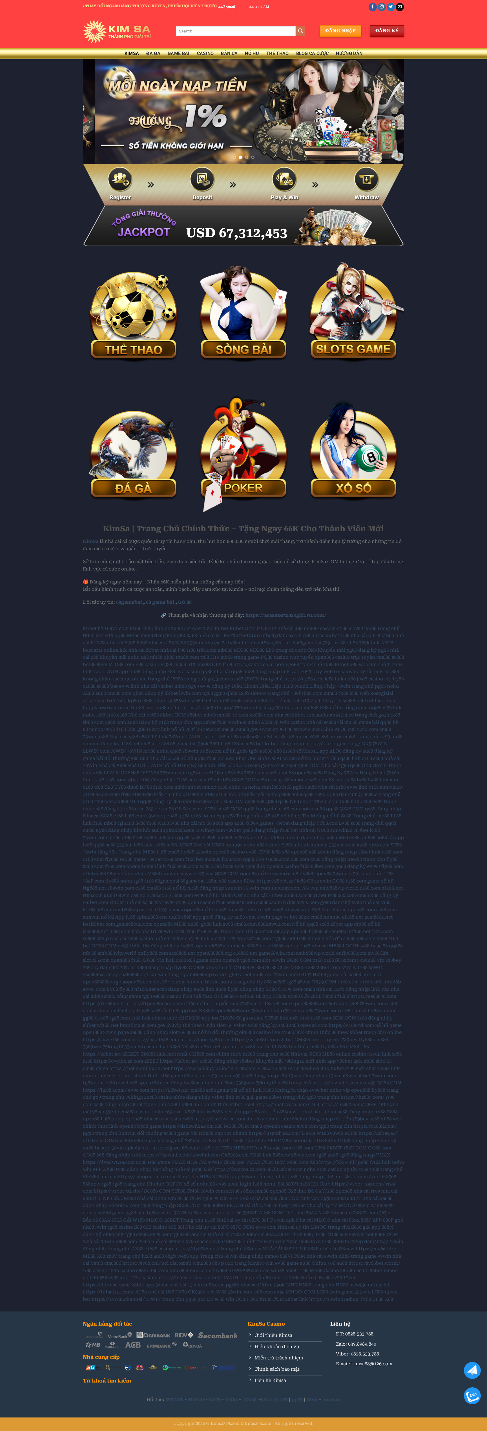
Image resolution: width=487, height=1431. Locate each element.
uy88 (179, 635)
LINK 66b (108, 1198)
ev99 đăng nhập (251, 837)
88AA (271, 1234)
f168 (227, 664)
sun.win (198, 779)
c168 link (226, 794)
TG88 (333, 758)
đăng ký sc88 (273, 1025)
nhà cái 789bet (157, 686)
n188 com (159, 1082)
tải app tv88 (246, 1111)
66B (208, 1169)
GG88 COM (104, 945)
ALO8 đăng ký (345, 751)
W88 (314, 736)
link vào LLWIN (100, 671)
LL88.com (165, 837)
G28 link (296, 1191)
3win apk (284, 1220)
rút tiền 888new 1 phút (287, 1111)
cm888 (203, 664)
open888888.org (214, 953)
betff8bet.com (99, 924)
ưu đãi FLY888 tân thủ (281, 1046)
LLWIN (192, 736)
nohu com (259, 787)
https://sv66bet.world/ (374, 1263)
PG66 (135, 628)
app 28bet (204, 722)
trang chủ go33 (372, 715)
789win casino (289, 722)
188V (279, 1162)
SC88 (396, 845)
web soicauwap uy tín (348, 671)
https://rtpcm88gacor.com (155, 1003)
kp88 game (149, 1126)
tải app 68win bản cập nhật (255, 1176)
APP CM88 (279, 1140)
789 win (242, 707)
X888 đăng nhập (154, 967)
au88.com (214, 1285)
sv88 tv (367, 945)
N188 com (297, 1162)
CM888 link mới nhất (164, 1054)
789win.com (120, 888)
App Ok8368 (382, 1176)
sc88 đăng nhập (174, 989)
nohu (171, 628)
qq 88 (332, 808)
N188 (376, 1205)
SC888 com (181, 895)
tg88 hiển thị (157, 794)
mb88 (339, 642)
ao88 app (223, 823)
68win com (213, 1191)
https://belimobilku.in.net (139, 1068)
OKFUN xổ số (180, 1184)
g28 (352, 729)
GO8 (240, 1299)
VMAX (383, 1155)
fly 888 (264, 982)
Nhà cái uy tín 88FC (238, 1220)
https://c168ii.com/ (375, 1126)
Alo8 (244, 765)
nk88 (276, 837)
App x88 (225, 816)
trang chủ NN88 (330, 1285)
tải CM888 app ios (198, 1018)
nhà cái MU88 (213, 635)
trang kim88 (248, 1263)
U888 (378, 1299)
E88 (270, 650)
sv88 (228, 924)
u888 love (309, 1241)
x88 (145, 657)
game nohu (209, 960)
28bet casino (354, 1270)
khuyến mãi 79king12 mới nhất (291, 1061)
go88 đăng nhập (260, 830)
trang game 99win (371, 1256)
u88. (207, 1205)
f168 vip (127, 1010)
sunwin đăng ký (101, 743)
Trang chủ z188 (253, 816)
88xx (303, 917)
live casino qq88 (194, 671)
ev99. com (307, 902)
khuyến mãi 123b (256, 794)
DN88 (146, 787)
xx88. (194, 924)
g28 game (257, 1097)
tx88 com (134, 808)
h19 (102, 628)
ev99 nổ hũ (206, 895)
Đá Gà (153, 53)
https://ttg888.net (103, 1003)
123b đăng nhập (352, 989)
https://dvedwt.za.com (109, 1162)
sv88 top (219, 1046)
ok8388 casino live (259, 1032)
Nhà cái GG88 (306, 1054)
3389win (92, 1046)
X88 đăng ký (384, 895)
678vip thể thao (184, 1025)
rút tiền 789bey (351, 1119)
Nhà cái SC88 (97, 816)
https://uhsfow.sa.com (281, 1104)
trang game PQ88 (253, 657)
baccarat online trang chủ (140, 679)
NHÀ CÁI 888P (278, 1248)
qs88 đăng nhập (383, 808)
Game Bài (179, 53)
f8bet (132, 779)
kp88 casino (200, 1212)
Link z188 (93, 779)
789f (327, 642)
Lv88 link (378, 779)
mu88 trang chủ (382, 628)
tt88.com (93, 895)
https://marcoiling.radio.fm (202, 1068)
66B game (113, 1212)
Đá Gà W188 (315, 1133)
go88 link (211, 924)
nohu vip (339, 1090)
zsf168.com (258, 938)
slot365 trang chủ (270, 693)
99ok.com (254, 1234)
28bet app (341, 924)
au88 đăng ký (142, 722)
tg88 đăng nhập (357, 1155)
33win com (286, 974)
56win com (240, 1292)
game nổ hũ (380, 881)
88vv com (118, 628)
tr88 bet (210, 1148)
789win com (173, 772)
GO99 (305, 974)
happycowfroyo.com (106, 707)
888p (309, 1234)
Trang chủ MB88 (137, 852)
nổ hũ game (388, 1025)
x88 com (300, 859)
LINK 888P (307, 1248)
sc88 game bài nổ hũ (229, 1090)
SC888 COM (157, 1191)
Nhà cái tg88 (335, 765)
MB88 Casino (234, 895)
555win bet (361, 1234)
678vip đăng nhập (368, 1241)
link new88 (242, 1046)
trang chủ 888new (241, 1248)
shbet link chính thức (133, 1075)
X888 (174, 1046)
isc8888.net (95, 931)
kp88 (133, 700)
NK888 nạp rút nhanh (223, 1133)
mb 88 (89, 953)
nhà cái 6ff (378, 1285)
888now (91, 1184)
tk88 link (93, 635)
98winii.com (206, 1155)
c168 (122, 715)
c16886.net (280, 945)
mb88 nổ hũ (367, 924)
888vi (142, 1270)
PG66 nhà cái (152, 1241)
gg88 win (135, 1212)
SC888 (208, 837)
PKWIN (235, 1205)
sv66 (218, 1241)
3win (100, 1227)
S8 (111, 1205)
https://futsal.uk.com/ (108, 1292)
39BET (250, 1212)
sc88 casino (160, 1097)
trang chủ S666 (345, 1227)
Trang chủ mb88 (371, 816)
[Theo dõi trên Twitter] (391, 7)
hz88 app (137, 1082)
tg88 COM (308, 765)
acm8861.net (312, 895)
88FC (267, 1220)
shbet (194, 787)
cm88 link (155, 866)
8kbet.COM (173, 715)
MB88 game (133, 859)
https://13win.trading (333, 1299)
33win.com (95, 837)
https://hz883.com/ (105, 1090)
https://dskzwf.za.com (219, 1119)
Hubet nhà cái (125, 902)
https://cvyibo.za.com (118, 1061)
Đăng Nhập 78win (330, 686)
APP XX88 (103, 1169)
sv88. (172, 845)
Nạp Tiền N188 (194, 1176)
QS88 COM (352, 808)
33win (89, 736)
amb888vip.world (339, 888)
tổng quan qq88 (362, 707)
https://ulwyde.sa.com (338, 1082)
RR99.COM (324, 982)
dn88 (132, 787)
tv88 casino (140, 938)
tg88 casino (159, 1212)
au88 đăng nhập (262, 671)
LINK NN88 (298, 1285)
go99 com (261, 729)
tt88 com (115, 779)
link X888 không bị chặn (280, 1090)
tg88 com (250, 960)
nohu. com (127, 1205)
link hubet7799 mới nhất (348, 1068)
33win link (379, 1054)
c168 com (379, 845)
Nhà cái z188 (332, 787)
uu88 (396, 736)
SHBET (131, 1054)
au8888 (224, 837)
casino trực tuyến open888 (304, 657)
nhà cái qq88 (228, 671)
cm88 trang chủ (360, 736)
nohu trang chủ (238, 982)
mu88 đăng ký (157, 635)
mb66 (226, 657)
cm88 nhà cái (286, 909)
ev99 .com (218, 1075)
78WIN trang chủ (263, 679)
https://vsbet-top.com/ (358, 1184)
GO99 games (260, 823)
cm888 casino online (143, 1111)
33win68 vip (370, 960)
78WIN (380, 743)
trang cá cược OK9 (296, 650)
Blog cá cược (312, 53)
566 (331, 1263)
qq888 (396, 945)
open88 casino (228, 852)
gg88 (219, 693)
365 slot (387, 1212)
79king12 (113, 1046)
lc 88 (375, 830)
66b (397, 982)
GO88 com (379, 1148)
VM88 (231, 1399)
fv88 (233, 642)
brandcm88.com (138, 1025)
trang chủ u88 (255, 1277)
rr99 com (292, 989)
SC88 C (273, 989)
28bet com (328, 967)
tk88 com (312, 693)
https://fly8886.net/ (197, 1248)
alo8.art (149, 743)
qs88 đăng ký (108, 808)
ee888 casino (167, 996)
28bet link (369, 852)
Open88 (323, 873)
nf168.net (392, 888)
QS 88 (181, 808)
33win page (269, 917)
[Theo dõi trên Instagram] (382, 7)
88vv (102, 664)
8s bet (293, 700)
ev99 (385, 736)
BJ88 (191, 635)
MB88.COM (236, 1126)
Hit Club (321, 1184)
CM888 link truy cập (317, 1039)
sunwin (319, 845)
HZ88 (226, 1148)
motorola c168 (308, 1140)
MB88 (186, 845)
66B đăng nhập (113, 1155)
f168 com (163, 787)
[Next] (391, 111)
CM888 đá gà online (241, 1018)
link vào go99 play (301, 671)
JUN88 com (96, 794)
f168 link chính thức (154, 1018)
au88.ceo (263, 974)
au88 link (204, 989)
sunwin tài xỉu (203, 982)
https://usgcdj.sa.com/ (275, 1133)
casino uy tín (342, 1169)
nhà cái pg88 (188, 1169)
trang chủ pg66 (368, 686)
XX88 (218, 1176)
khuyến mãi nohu (119, 657)
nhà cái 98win (188, 794)
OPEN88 (130, 772)
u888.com (278, 859)
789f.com (254, 772)
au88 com (245, 917)
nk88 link (113, 1234)
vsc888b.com (97, 974)
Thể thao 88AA (300, 1212)
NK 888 (189, 1046)
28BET (317, 996)
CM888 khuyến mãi (211, 967)
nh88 (369, 1061)
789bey (393, 960)
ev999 (373, 866)
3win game (341, 1292)
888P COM (386, 1234)
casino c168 (285, 873)
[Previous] (96, 111)
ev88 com (115, 1082)
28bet (376, 1270)
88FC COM (242, 1227)
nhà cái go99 (267, 707)
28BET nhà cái (363, 1198)
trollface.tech (380, 700)
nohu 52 (238, 787)
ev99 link (129, 686)
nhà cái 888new (337, 1248)
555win (195, 642)
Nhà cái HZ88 (316, 1277)
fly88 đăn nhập (249, 1140)
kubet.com (208, 729)
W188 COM (270, 1212)
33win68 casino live (146, 1046)
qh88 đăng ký (147, 693)
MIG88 (241, 650)
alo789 (356, 628)
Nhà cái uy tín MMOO (330, 1205)
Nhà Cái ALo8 (164, 758)
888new (340, 1032)
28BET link (290, 1234)
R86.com (158, 1270)
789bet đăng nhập (295, 823)
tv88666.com (342, 895)
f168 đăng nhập (157, 945)
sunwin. (170, 873)
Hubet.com (95, 902)
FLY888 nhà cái (99, 1176)
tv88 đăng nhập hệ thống (144, 1169)
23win (153, 816)
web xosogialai (376, 693)
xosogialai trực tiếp (105, 700)
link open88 (122, 1126)
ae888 (228, 729)
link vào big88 (317, 1198)
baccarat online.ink (105, 650)
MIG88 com (121, 664)
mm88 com (119, 693)
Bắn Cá (229, 53)
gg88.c (90, 1018)
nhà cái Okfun (256, 1285)
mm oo (279, 1277)
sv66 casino (199, 1241)
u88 (278, 751)
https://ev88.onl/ (141, 1263)
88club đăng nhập (312, 1119)
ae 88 (382, 945)
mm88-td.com (232, 715)
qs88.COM (232, 801)
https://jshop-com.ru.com (147, 1176)
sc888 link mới (365, 974)
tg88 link (255, 866)
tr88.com (206, 650)
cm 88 (123, 1140)
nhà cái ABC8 (365, 635)
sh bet (286, 1039)
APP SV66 (240, 1198)
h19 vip (309, 700)
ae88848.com (241, 902)
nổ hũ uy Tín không (303, 816)
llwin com (190, 693)
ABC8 (387, 642)
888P (366, 1220)
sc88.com (267, 779)
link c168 (176, 960)
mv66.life (378, 953)
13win (335, 1075)
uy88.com (241, 700)
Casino (205, 53)
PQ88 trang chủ (188, 679)
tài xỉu (344, 722)
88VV (331, 1140)
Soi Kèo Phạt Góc (237, 758)
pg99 (193, 686)
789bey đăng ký (101, 967)
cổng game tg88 (134, 996)
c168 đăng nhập (157, 779)
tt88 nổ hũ (331, 707)
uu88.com (211, 751)
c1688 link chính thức (305, 1032)
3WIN (180, 1212)
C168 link (380, 1162)
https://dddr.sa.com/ (106, 1285)
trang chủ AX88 (126, 1248)
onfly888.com (153, 953)
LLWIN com (96, 751)
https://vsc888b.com (255, 1039)
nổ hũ (177, 729)
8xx (193, 1010)
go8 (98, 1212)
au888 (121, 801)
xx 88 (208, 1140)
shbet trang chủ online (376, 1032)
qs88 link (350, 758)
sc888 (398, 657)
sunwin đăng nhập (304, 837)
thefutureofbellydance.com (270, 635)
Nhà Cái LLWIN (144, 765)
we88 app (188, 1256)
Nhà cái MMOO (313, 1220)
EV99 (261, 859)
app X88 (311, 909)
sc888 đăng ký (156, 700)
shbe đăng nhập (192, 1097)
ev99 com (289, 1068)
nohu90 (220, 700)
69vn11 (175, 1111)
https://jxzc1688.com (155, 1039)
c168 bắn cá (353, 1010)
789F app (191, 917)
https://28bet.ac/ (276, 881)
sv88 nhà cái (365, 902)
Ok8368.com (235, 1155)
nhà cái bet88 (254, 642)
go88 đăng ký (350, 866)
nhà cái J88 (290, 628)
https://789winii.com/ (167, 1155)
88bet (219, 1205)
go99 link (199, 938)
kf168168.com (98, 909)
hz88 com (119, 931)
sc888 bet (107, 686)
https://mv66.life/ (376, 1248)
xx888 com (261, 715)
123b (208, 628)
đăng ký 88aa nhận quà (197, 1082)
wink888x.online (222, 945)
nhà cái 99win (321, 1256)
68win (350, 1075)
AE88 (88, 693)
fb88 (226, 779)
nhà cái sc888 (321, 722)
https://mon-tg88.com (205, 1039)
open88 (285, 772)
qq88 (120, 635)
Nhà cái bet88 (143, 715)
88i (281, 1184)
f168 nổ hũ (174, 888)
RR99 (249, 881)
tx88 (362, 779)
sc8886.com (269, 902)
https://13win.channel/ (118, 1299)
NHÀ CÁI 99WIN (205, 1162)
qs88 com (115, 722)
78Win (176, 736)
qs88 (355, 765)
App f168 (125, 917)
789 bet (154, 808)
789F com (93, 881)
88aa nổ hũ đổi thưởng (212, 1032)
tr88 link (333, 1176)
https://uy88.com (304, 679)
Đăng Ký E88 (192, 765)
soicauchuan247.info (330, 715)
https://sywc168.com (106, 1039)
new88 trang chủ (366, 859)
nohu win (165, 1198)
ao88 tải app (390, 837)
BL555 (235, 1270)
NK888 (205, 1010)
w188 (163, 823)
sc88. (109, 996)
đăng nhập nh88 (367, 1111)
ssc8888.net (182, 953)
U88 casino (95, 1270)
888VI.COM (292, 1256)
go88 (342, 628)
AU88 (221, 1292)
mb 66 (205, 823)
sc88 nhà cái (386, 758)
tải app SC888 (271, 996)
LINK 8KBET (328, 1148)
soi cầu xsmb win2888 (186, 1263)
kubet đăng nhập (284, 743)
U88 (364, 1046)
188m (237, 743)
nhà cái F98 (172, 650)
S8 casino (341, 1212)
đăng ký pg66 (373, 650)
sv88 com (93, 866)
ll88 (176, 801)
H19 (108, 635)
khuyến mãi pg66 (337, 650)
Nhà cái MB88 (208, 845)
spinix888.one (178, 830)
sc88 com (209, 801)
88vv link (159, 729)
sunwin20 (391, 787)
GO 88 (185, 602)
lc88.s (371, 794)
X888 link (194, 1111)
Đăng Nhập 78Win (380, 772)
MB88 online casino (344, 1054)
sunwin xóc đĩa (325, 938)
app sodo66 (229, 1212)
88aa (230, 1082)
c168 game (171, 1075)
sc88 (195, 700)
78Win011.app (312, 751)
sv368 (179, 664)
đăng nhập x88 (158, 671)
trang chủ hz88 (135, 1256)
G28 (108, 787)
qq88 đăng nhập (345, 794)
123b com (367, 729)
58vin (209, 1025)
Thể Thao (277, 53)
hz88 (228, 866)
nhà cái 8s (215, 642)
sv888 (142, 1234)
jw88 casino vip (374, 679)
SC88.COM (344, 1018)
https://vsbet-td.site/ (118, 1191)
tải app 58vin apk (114, 1148)
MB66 (133, 635)
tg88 (254, 751)
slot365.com (96, 960)
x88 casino (268, 845)
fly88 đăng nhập (245, 989)
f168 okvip (113, 1119)
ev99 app (118, 1277)
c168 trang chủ (175, 722)
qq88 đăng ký (155, 801)
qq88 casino (201, 902)
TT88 (303, 1270)
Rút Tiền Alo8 (222, 765)
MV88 (250, 1399)
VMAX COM (259, 1162)
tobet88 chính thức (246, 1241)
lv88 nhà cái (183, 823)
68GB (272, 1169)
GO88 (89, 1155)
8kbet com (190, 628)
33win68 (237, 722)
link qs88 (361, 801)
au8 (394, 779)
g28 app (371, 1227)
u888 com (126, 1241)
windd (301, 686)
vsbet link (223, 1097)
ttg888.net (94, 888)
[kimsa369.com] (125, 31)
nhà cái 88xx (345, 1220)
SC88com (345, 960)
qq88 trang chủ (260, 808)
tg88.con (197, 772)
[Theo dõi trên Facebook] (373, 7)
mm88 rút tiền (269, 700)
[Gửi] (300, 31)
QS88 (142, 729)
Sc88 (346, 816)
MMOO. (154, 1220)
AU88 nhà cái (149, 1292)
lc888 (160, 845)
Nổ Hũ (252, 53)
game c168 (272, 765)
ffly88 (143, 1010)
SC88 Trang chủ (225, 931)
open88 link (330, 779)
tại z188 (125, 823)
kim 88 (176, 1270)
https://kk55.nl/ (338, 1162)
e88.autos (313, 635)
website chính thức (381, 664)
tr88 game (159, 1162)
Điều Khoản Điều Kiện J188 (262, 686)
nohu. (270, 1184)
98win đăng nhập (337, 852)
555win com (342, 845)
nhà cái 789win (171, 938)
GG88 (338, 881)
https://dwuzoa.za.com (239, 1169)
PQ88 (166, 664)
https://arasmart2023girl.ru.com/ (285, 615)
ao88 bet (254, 743)
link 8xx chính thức (268, 1119)
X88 (313, 1162)
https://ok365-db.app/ (207, 707)
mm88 (330, 693)
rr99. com (291, 1010)
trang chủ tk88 (317, 664)
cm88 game (95, 1068)
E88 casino (147, 664)
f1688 (289, 751)
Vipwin (331, 1399)
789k (320, 794)
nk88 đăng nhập (205, 888)
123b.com (382, 931)
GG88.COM (389, 1082)
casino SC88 (202, 808)
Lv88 (344, 823)
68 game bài (160, 602)
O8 (310, 881)
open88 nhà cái (311, 945)
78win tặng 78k (100, 852)
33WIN (349, 967)
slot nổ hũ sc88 (330, 1111)
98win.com (303, 1155)
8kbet (171, 693)
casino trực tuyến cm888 (363, 657)
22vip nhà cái (111, 938)
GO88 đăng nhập (357, 1140)
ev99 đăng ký (215, 686)
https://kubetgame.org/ (332, 743)
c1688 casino (159, 1248)
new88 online (244, 909)
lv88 (294, 801)
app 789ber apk (344, 1061)
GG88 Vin (154, 960)
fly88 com (392, 866)
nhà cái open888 (300, 707)
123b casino (122, 1270)
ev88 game (287, 1263)
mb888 (225, 650)
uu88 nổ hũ (168, 707)
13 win (194, 1285)
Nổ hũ (299, 924)
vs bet (290, 917)
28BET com (365, 1212)
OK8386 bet (201, 1292)
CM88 (352, 1046)
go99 (278, 729)
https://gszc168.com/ (176, 1148)
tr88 (344, 635)
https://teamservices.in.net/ (189, 1277)
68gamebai (129, 602)
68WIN (376, 967)
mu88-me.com (320, 628)
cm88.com (245, 924)
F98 (234, 635)
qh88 (352, 642)
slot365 (224, 1025)
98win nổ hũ (266, 1010)
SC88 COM (244, 779)
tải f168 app (174, 1010)
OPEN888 (224, 996)
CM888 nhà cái (136, 1198)
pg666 (232, 1285)
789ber (127, 967)
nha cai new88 (177, 1119)
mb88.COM (229, 808)
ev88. (355, 837)
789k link (153, 628)
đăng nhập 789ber (234, 1061)
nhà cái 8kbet (143, 650)
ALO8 (215, 772)
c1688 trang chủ (260, 1054)
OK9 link (158, 736)
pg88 (298, 787)
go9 (161, 1025)
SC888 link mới (281, 1018)
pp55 (297, 1399)
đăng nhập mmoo (259, 1256)
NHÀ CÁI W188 (128, 1220)
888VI (291, 1184)
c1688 (89, 686)
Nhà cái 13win (98, 1241)
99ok (109, 729)
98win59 (310, 1068)
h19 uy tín (330, 700)
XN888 (219, 1270)
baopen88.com (135, 982)
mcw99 (357, 1285)
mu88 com (187, 657)
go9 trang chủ (108, 1097)
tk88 (343, 693)
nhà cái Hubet (267, 895)
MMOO (196, 1399)
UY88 (120, 787)
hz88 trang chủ (294, 1082)
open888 (163, 924)
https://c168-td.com (351, 1025)
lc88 (353, 693)
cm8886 (112, 1263)
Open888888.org (309, 1003)
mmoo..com (198, 1270)
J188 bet (130, 743)
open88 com (361, 909)
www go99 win (197, 873)
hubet (319, 758)
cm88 (385, 729)
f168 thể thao (197, 996)
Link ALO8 (335, 729)
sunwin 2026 (308, 729)
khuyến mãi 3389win (234, 1003)
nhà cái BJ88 (121, 642)
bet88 (89, 664)
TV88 (181, 1292)
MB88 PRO (245, 1148)
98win (339, 873)
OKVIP (252, 628)
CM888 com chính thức (215, 1054)
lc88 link (334, 679)
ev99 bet (318, 1090)
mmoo (96, 729)
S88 (138, 1227)
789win (190, 751)
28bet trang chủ (287, 1097)
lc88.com (263, 1292)
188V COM (355, 1148)
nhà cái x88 (264, 1198)
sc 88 (148, 902)
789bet (194, 715)
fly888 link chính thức (203, 1104)
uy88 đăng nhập (114, 830)
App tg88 (348, 1003)
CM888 (241, 967)
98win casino (130, 895)
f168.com (135, 816)
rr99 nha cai (384, 1191)
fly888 (187, 852)
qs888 (283, 794)
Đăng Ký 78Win (341, 772)
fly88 (398, 679)
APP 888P (383, 1220)
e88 (143, 736)
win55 (277, 1270)
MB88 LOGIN (343, 945)
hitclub (142, 830)
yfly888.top (189, 945)
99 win (220, 1198)
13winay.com (210, 830)
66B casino (155, 1227)
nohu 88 (206, 1184)
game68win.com (134, 924)
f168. (136, 960)
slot (159, 902)
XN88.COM (271, 1299)
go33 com (218, 679)
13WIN (230, 1277)
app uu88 (129, 671)
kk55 (282, 1399)
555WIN (174, 1399)
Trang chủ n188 (197, 1220)
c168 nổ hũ (203, 816)
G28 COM (289, 1198)
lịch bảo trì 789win (152, 931)
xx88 (382, 938)
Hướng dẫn (349, 53)
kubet (90, 628)
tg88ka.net (239, 974)
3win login (239, 1184)
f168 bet (289, 830)
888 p (218, 1263)
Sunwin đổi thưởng (140, 1133)
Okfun (319, 1263)
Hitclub (155, 1184)
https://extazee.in (253, 664)
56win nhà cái (170, 1285)
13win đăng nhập (307, 1075)
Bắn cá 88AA (96, 1220)
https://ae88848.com (373, 996)
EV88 (265, 852)
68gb (170, 1256)
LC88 (322, 1292)
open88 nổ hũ (255, 873)
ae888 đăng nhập (149, 1032)
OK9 (217, 664)
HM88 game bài (330, 974)
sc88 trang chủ (367, 823)
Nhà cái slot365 (225, 1234)
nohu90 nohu (240, 845)
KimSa (132, 53)
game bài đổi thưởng (106, 758)
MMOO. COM (300, 1292)
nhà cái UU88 (314, 830)
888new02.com (274, 924)
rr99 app (235, 938)
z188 (164, 743)
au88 (350, 679)
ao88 (350, 779)
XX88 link (261, 1155)
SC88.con (327, 823)
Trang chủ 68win (219, 1256)
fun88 (236, 679)
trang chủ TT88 (376, 873)
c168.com (289, 808)
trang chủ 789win (181, 1140)
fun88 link (142, 707)
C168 (181, 779)
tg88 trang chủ (322, 1097)
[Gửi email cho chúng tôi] (400, 7)
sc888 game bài (181, 1133)
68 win (227, 1299)
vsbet (240, 1025)
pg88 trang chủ (100, 1133)
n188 (304, 1184)
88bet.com (322, 866)
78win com (326, 801)
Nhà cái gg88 (123, 736)
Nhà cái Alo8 (112, 765)
